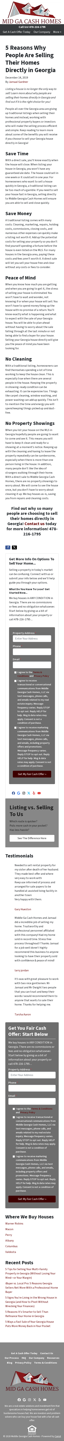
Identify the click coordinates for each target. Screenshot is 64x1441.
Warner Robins (14, 1224)
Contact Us (46, 1353)
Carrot (58, 1436)
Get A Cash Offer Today (16, 32)
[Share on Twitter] (14, 547)
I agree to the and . (33, 674)
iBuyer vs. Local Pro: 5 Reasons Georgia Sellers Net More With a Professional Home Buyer (31, 1287)
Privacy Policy (41, 676)
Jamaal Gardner (18, 82)
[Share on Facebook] (7, 547)
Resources (53, 1358)
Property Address (24, 633)
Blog (9, 1362)
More (56, 32)
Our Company (42, 32)
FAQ (24, 1358)
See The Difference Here (32, 838)
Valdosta (10, 1252)
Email (17, 659)
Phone (17, 646)
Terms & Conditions (41, 1109)
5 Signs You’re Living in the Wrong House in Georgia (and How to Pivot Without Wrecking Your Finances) (31, 1302)
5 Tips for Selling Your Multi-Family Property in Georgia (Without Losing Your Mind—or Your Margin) (30, 1273)
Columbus (11, 1246)
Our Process (12, 1358)
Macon (9, 1229)
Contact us (35, 524)
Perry (8, 1235)
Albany (9, 1241)
